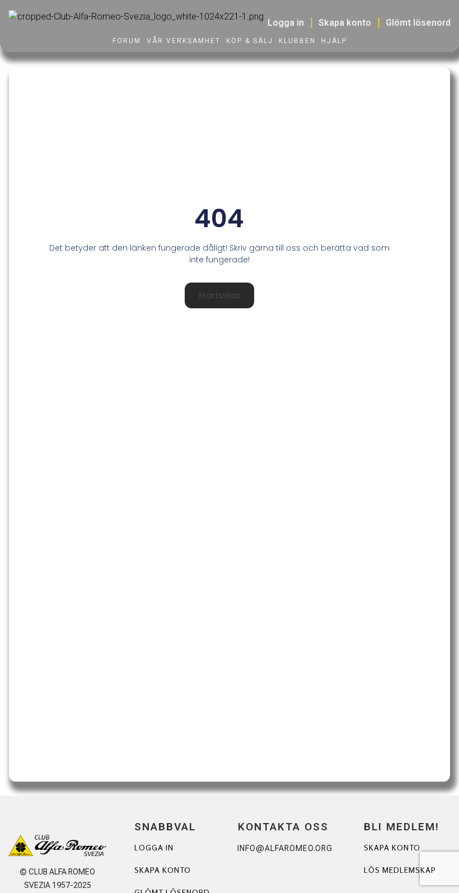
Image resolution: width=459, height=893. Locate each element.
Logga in (154, 847)
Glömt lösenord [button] (418, 22)
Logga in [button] (286, 22)
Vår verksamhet (184, 41)
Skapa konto (162, 870)
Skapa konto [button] (345, 22)
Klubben (297, 41)
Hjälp (334, 41)
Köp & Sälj (249, 41)
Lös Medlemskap (400, 870)
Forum (127, 41)
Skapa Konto (392, 847)
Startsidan (219, 295)
